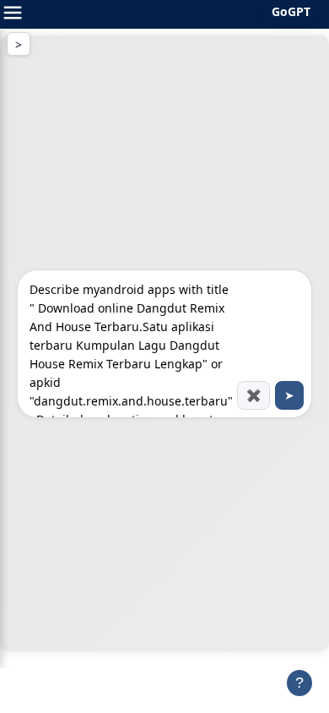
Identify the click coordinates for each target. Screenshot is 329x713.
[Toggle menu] (12, 14)
